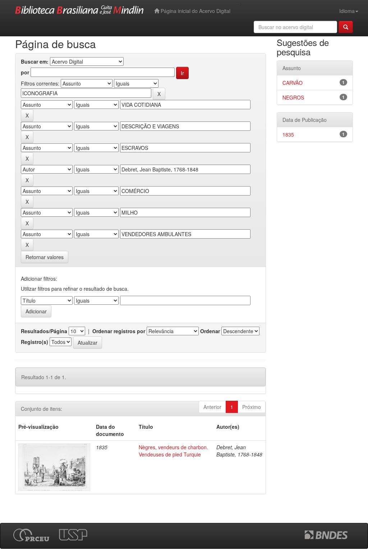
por (25, 72)
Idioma (347, 10)
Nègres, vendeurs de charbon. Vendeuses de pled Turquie (173, 451)
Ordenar (210, 331)
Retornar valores (45, 257)
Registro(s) (34, 341)
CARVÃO (292, 82)
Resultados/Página (44, 331)
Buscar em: (35, 61)
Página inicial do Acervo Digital (194, 10)
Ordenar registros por (118, 331)
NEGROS (293, 97)
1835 (288, 134)
